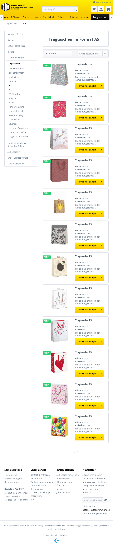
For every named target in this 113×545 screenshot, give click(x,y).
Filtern (52, 53)
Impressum (36, 495)
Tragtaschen (14, 63)
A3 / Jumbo (14, 94)
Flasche (12, 98)
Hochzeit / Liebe (17, 111)
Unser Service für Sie (18, 157)
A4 (10, 89)
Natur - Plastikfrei (16, 45)
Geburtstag (14, 119)
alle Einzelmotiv (16, 72)
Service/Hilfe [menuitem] (102, 2)
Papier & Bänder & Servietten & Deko (17, 144)
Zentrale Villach (38, 485)
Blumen (13, 123)
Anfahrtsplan (62, 478)
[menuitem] (60, 9)
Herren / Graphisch (18, 128)
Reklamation (36, 489)
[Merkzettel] (94, 9)
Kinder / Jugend (16, 106)
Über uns (61, 485)
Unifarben (14, 77)
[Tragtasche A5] (59, 74)
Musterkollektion (16, 163)
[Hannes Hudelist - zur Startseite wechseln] (17, 8)
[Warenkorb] (108, 9)
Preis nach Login (87, 85)
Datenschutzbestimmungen (96, 509)
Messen (60, 489)
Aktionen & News (16, 34)
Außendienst (14, 151)
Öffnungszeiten (64, 482)
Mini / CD (13, 81)
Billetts (11, 51)
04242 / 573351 (14, 489)
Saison (11, 40)
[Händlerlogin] (101, 9)
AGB (32, 499)
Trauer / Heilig (16, 115)
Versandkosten (68, 525)
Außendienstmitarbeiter (68, 474)
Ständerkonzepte (16, 57)
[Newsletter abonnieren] (105, 500)
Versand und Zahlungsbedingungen (41, 480)
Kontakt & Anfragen (40, 474)
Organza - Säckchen (19, 136)
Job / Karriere (63, 492)
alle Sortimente (16, 68)
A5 (10, 85)
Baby (11, 102)
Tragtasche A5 (83, 64)
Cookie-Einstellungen (40, 492)
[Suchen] (75, 9)
